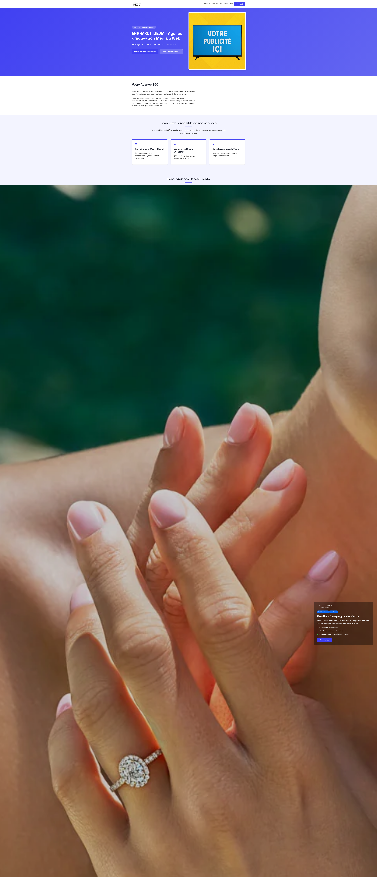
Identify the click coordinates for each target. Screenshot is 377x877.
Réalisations (224, 4)
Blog (231, 4)
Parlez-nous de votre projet (145, 52)
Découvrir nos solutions (171, 52)
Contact (239, 4)
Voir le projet (324, 643)
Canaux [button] (206, 4)
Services (215, 4)
